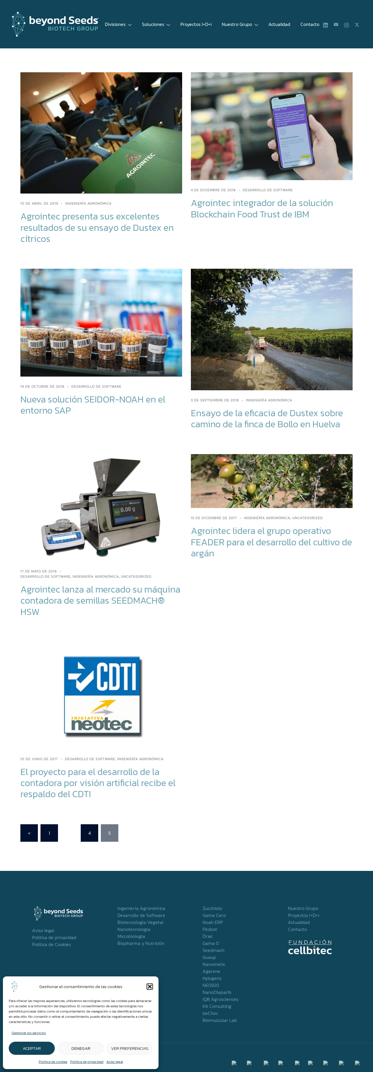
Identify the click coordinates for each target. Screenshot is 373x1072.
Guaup (209, 957)
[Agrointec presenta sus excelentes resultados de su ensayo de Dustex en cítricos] (101, 132)
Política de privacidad (86, 1061)
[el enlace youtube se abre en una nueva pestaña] (336, 24)
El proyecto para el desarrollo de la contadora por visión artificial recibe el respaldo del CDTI (97, 783)
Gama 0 (211, 943)
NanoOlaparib (217, 992)
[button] (150, 987)
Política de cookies (53, 1061)
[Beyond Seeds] (55, 23)
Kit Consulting (217, 1006)
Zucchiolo (212, 908)
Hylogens (212, 978)
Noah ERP (213, 922)
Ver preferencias (129, 1048)
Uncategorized (136, 576)
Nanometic (214, 964)
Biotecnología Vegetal (140, 922)
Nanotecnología (133, 929)
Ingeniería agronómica (88, 203)
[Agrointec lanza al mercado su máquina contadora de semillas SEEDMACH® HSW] (101, 507)
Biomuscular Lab (220, 1020)
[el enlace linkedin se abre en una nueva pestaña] (325, 24)
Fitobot (210, 929)
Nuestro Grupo (237, 24)
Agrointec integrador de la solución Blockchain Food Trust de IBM (262, 208)
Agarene (211, 971)
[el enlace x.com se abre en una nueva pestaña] (357, 24)
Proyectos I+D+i (196, 24)
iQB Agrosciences (220, 999)
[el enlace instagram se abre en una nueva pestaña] (346, 24)
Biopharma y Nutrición (140, 943)
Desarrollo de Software (268, 190)
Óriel (207, 936)
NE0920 (211, 985)
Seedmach (213, 950)
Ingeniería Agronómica (141, 908)
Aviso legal (114, 1061)
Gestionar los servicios (29, 1033)
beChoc (210, 1013)
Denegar (80, 1048)
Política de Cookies (51, 944)
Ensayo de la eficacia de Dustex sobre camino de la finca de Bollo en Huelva (267, 418)
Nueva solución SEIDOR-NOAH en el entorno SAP (92, 404)
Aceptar (32, 1048)
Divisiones (115, 24)
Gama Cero (214, 915)
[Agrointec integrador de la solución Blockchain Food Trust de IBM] (272, 125)
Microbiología (131, 936)
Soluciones (153, 24)
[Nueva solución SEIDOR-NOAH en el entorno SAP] (101, 322)
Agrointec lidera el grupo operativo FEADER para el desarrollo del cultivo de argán (271, 542)
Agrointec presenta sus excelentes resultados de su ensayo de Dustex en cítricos (97, 227)
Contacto (309, 24)
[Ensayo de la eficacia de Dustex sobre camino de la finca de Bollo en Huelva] (272, 328)
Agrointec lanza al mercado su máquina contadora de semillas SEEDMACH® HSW (100, 600)
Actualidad (279, 24)
